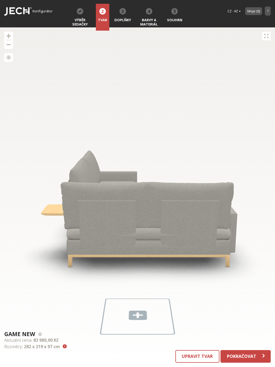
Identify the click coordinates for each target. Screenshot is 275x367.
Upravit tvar (197, 356)
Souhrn (174, 15)
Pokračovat (242, 356)
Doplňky (122, 15)
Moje (253, 11)
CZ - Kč (232, 11)
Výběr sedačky (80, 22)
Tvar (102, 15)
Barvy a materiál (149, 17)
